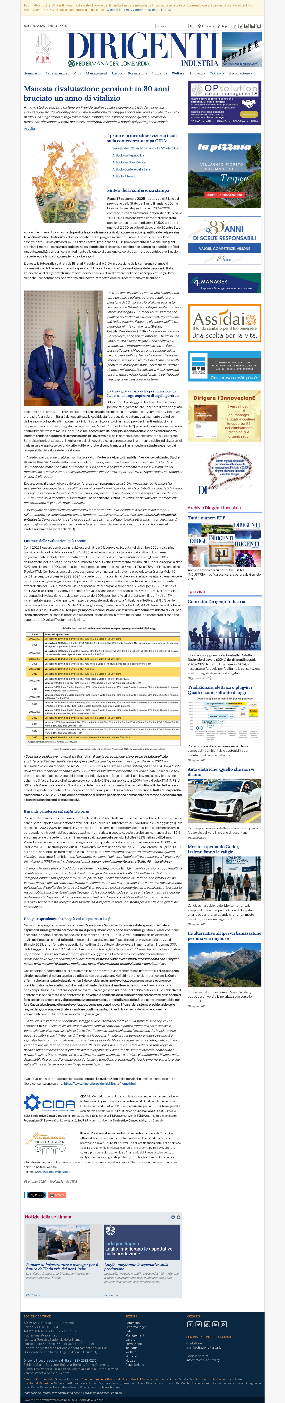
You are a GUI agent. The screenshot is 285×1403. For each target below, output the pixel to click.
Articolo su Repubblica (128, 155)
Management (96, 73)
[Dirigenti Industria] (143, 49)
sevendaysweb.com (53, 1400)
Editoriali (110, 1295)
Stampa (59, 1195)
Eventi (30, 1295)
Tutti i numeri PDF (206, 518)
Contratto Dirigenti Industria (216, 601)
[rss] (258, 26)
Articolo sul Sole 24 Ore (129, 162)
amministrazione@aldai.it (203, 1347)
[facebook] (235, 26)
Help (223, 26)
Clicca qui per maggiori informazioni (131, 10)
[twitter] (241, 26)
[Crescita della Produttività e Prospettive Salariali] (64, 1242)
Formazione (137, 73)
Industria (159, 73)
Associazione (240, 73)
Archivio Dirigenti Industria (214, 507)
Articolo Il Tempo (124, 176)
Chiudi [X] (164, 10)
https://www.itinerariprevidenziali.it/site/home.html (100, 1084)
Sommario (32, 73)
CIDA (73, 1181)
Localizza (207, 26)
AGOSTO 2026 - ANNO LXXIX (45, 26)
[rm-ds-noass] (242, 49)
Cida (77, 73)
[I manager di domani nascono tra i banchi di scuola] (142, 1242)
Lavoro (117, 73)
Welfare (178, 73)
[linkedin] (252, 26)
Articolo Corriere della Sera (131, 169)
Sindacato (197, 73)
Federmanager (57, 73)
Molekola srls (95, 1400)
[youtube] (247, 26)
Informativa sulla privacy (203, 1360)
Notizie (216, 73)
